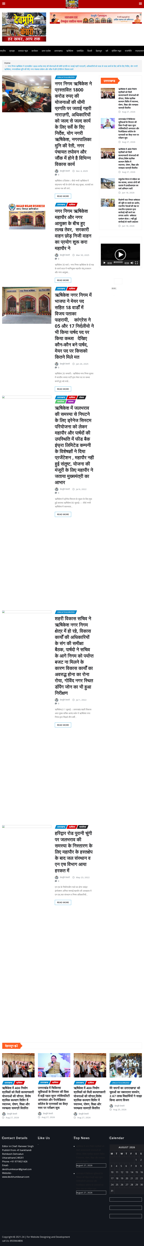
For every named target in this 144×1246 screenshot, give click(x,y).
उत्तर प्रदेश (46, 50)
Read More (63, 196)
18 (117, 1178)
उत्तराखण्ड (58, 50)
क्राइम (12, 50)
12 (122, 1172)
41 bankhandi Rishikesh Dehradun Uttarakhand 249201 (16, 1154)
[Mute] (131, 262)
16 (141, 1172)
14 (131, 1172)
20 (127, 1178)
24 (112, 1184)
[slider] (118, 262)
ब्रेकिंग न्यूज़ (116, 50)
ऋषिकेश (69, 50)
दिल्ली (89, 50)
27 (127, 1184)
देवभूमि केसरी (65, 171)
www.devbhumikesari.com (15, 1176)
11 (117, 1172)
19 (122, 1178)
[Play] (104, 262)
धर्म (107, 50)
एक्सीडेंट (80, 50)
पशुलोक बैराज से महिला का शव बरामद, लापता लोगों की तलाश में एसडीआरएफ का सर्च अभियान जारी (129, 184)
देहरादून (99, 50)
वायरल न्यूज (23, 50)
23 (141, 1178)
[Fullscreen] (136, 262)
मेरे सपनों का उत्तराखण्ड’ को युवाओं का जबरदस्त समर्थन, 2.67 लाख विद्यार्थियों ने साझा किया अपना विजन (126, 1094)
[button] (120, 254)
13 (127, 1172)
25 (117, 1184)
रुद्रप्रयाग (139, 50)
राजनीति (128, 50)
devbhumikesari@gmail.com (17, 1169)
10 (112, 1172)
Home (7, 62)
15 (136, 1172)
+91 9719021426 (18, 1161)
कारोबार (35, 50)
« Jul (112, 1199)
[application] (120, 255)
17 (112, 1178)
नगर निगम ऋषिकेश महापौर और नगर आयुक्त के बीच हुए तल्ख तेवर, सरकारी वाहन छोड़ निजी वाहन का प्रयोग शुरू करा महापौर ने (73, 229)
